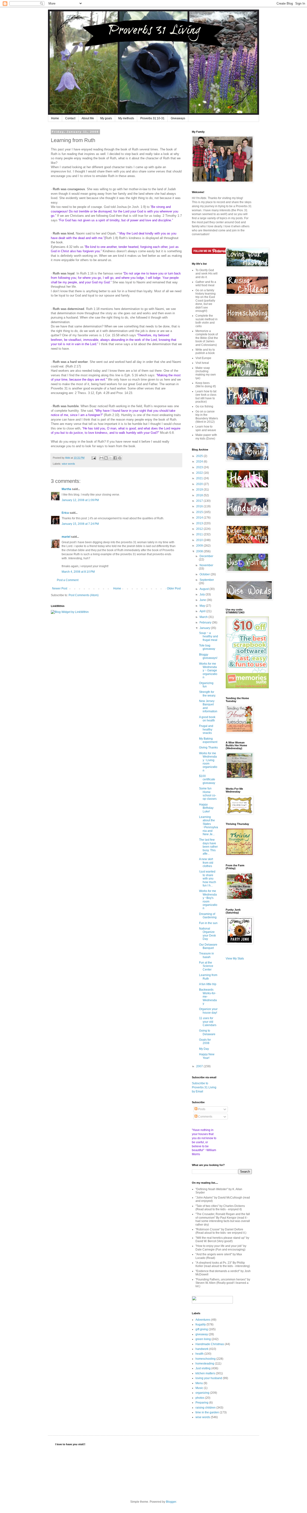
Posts (201, 1109)
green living (203, 1339)
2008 (200, 551)
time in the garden (207, 1412)
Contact (70, 118)
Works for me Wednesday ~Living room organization (208, 762)
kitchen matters (205, 1373)
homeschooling (205, 1358)
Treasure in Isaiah (206, 955)
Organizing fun (206, 684)
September (207, 580)
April (203, 611)
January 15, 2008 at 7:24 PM (80, 523)
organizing (202, 1392)
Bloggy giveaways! (208, 656)
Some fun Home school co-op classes (208, 793)
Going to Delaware (207, 1032)
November (206, 565)
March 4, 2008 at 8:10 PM (78, 571)
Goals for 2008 (205, 1041)
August (204, 589)
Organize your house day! (208, 1010)
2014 (200, 517)
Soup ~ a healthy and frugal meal (208, 636)
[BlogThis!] (106, 458)
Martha (66, 489)
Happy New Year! (206, 1056)
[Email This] (101, 458)
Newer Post (59, 588)
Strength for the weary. (207, 693)
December (206, 556)
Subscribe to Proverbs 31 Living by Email (204, 1087)
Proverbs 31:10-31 (152, 118)
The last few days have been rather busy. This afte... (208, 846)
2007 (200, 1066)
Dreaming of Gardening (208, 915)
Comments (204, 1116)
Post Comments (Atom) (84, 595)
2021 (200, 478)
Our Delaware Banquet (208, 946)
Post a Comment (67, 580)
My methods (126, 118)
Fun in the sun (208, 923)
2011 (200, 534)
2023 (200, 467)
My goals (106, 118)
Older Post (174, 588)
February (206, 622)
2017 (200, 500)
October (205, 574)
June (203, 600)
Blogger (171, 1501)
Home (55, 118)
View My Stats (235, 958)
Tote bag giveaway (207, 647)
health (199, 1353)
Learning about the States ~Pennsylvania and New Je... (208, 825)
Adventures (202, 1319)
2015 (200, 512)
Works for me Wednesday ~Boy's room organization (208, 899)
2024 (200, 461)
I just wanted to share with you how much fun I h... (207, 878)
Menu (199, 1383)
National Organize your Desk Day (207, 934)
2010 (200, 540)
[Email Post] (93, 457)
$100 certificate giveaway (207, 779)
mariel (66, 536)
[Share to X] (110, 458)
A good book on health (207, 718)
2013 (200, 523)
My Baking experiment (208, 740)
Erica (65, 512)
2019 (200, 489)
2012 (200, 529)
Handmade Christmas (209, 1344)
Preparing (201, 1402)
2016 (200, 506)
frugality (200, 1324)
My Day (204, 1049)
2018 (200, 495)
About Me (88, 118)
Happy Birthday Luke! (206, 808)
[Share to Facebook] (115, 458)
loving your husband (208, 1378)
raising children (205, 1407)
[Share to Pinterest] (119, 458)
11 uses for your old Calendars (207, 1021)
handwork (201, 1349)
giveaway (201, 1334)
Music (199, 1388)
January (205, 628)
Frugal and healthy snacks (206, 729)
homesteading (204, 1363)
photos (199, 1397)
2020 (200, 484)
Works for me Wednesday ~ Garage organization (208, 670)
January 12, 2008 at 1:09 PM (80, 500)
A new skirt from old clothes (206, 862)
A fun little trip (207, 984)
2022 (200, 472)
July (203, 594)
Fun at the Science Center (206, 966)
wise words (68, 463)
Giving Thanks (208, 747)
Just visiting (203, 1368)
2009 (200, 545)
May (203, 605)
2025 (200, 456)
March (204, 617)
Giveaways (178, 118)
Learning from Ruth (208, 976)
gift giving (201, 1329)
